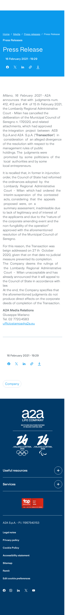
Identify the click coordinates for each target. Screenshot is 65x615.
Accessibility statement (16, 555)
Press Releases (12, 40)
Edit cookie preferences (16, 578)
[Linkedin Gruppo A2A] (18, 590)
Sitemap (7, 563)
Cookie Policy (11, 547)
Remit (6, 570)
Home (6, 34)
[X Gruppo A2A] (26, 590)
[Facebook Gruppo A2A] (4, 590)
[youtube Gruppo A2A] (33, 590)
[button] (38, 67)
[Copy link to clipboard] (30, 67)
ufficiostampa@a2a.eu (19, 323)
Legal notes (9, 532)
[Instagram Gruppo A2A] (10, 590)
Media (16, 34)
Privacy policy (11, 540)
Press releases (32, 34)
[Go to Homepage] (33, 433)
